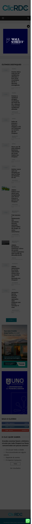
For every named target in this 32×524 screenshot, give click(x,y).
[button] (28, 26)
